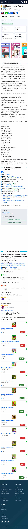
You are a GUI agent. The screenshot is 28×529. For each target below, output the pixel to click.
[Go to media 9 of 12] (18, 60)
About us (3, 507)
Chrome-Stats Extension (6, 489)
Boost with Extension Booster (15, 222)
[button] (2, 2)
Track (12, 21)
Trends (19, 16)
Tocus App (4, 8)
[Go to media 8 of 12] (16, 60)
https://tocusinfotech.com (14, 269)
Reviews (12, 16)
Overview (4, 16)
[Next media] (25, 50)
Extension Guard (4, 491)
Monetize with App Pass (14, 219)
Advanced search (19, 489)
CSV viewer (17, 495)
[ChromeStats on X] (8, 521)
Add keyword (18, 500)
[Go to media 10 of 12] (20, 60)
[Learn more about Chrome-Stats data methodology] (18, 190)
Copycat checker (19, 491)
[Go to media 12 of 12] (23, 60)
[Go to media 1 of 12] (4, 60)
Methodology (4, 509)
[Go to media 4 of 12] (10, 60)
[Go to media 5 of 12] (11, 60)
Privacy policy (17, 186)
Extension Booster (5, 493)
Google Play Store (7, 23)
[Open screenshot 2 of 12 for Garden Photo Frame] (16, 50)
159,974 (8, 213)
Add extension (18, 498)
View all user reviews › (7, 310)
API (1, 495)
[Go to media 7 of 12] (15, 60)
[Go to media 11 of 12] (22, 60)
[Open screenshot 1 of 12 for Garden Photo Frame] (5, 50)
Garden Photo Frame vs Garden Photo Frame (15, 195)
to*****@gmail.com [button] (11, 185)
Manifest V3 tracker (19, 493)
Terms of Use (4, 516)
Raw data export (4, 500)
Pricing (16, 487)
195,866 (11, 176)
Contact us (3, 514)
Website (8, 186)
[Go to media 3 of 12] (8, 60)
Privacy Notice (4, 518)
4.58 (13, 178)
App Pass (3, 487)
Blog (2, 511)
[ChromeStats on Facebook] (5, 521)
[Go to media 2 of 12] (6, 60)
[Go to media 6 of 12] (13, 60)
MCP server (3, 498)
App (10, 8)
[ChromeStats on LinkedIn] (2, 521)
